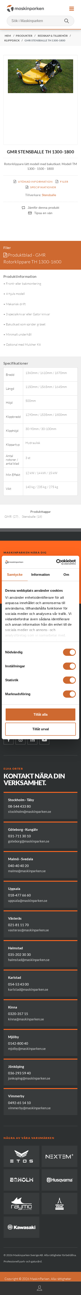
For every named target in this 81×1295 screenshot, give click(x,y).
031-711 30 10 (19, 836)
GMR (8, 516)
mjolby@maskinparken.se (27, 1048)
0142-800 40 (18, 1043)
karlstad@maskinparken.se (28, 989)
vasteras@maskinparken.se (28, 930)
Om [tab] (66, 574)
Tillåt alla (40, 714)
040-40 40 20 (18, 866)
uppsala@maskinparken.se (27, 900)
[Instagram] (20, 739)
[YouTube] (44, 739)
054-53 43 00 (18, 984)
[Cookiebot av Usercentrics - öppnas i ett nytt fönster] (57, 562)
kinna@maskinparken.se (26, 1019)
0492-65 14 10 (19, 1103)
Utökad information (35, 181)
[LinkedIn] (32, 739)
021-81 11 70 (18, 925)
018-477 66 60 (19, 895)
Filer (64, 181)
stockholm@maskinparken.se (29, 811)
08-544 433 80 (19, 806)
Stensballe (49, 195)
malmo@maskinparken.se (27, 871)
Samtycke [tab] (14, 574)
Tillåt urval (40, 729)
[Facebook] (9, 739)
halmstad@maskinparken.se (29, 960)
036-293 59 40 (19, 1073)
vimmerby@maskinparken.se (29, 1108)
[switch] (69, 666)
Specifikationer (43, 187)
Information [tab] (40, 574)
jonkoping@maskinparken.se (29, 1078)
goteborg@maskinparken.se (28, 841)
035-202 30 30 (19, 954)
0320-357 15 (18, 1014)
